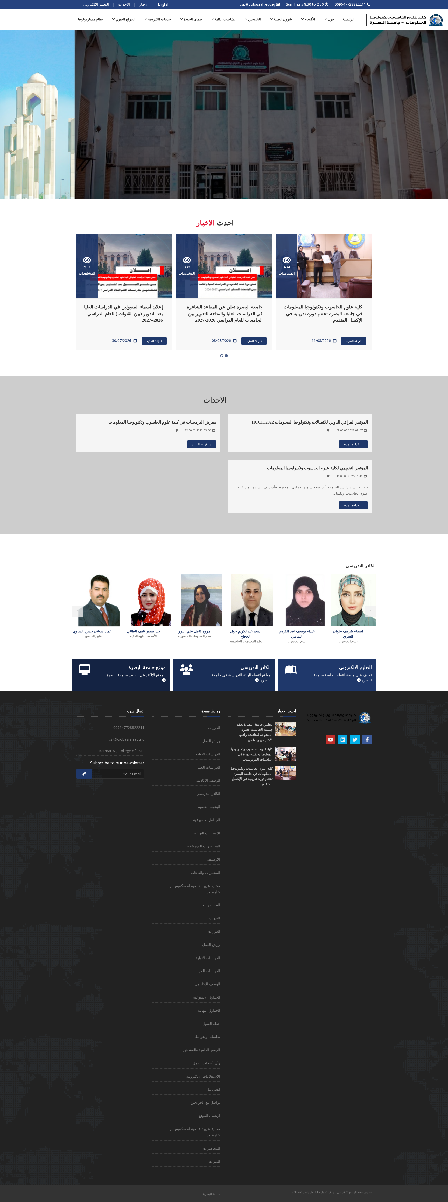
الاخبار (144, 4)
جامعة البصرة (211, 1194)
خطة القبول (211, 1023)
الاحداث (124, 4)
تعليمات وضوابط (207, 1036)
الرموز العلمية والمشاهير (201, 1049)
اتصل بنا (214, 1089)
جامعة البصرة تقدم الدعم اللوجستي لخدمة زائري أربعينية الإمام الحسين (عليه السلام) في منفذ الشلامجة (123, 313)
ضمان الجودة (192, 19)
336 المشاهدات (286, 270)
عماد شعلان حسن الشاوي (143, 631)
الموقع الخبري (125, 19)
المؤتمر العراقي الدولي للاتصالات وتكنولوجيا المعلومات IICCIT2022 (310, 422)
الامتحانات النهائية (207, 833)
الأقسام (309, 19)
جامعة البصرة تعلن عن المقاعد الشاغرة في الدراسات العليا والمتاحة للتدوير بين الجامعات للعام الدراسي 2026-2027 (324, 313)
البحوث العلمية (209, 806)
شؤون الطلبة (282, 19)
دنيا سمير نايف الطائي (194, 631)
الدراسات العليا (209, 767)
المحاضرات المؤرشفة (203, 845)
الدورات (214, 727)
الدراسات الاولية (208, 753)
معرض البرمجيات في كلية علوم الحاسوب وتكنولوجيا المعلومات (162, 422)
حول (330, 19)
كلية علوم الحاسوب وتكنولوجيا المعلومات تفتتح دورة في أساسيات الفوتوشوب (252, 754)
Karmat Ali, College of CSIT (121, 750)
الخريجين (254, 19)
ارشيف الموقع (209, 1115)
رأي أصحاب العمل (206, 1062)
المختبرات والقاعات (205, 872)
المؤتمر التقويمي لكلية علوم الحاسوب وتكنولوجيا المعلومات (317, 468)
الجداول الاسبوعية (206, 819)
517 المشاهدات (187, 270)
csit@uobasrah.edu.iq (257, 4)
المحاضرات (211, 904)
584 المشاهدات (87, 270)
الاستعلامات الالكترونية (203, 1076)
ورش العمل (211, 740)
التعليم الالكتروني (96, 4)
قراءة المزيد (354, 341)
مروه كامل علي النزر (246, 631)
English (164, 4)
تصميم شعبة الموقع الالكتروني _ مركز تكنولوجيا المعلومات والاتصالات (332, 1192)
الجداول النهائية (209, 1010)
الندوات (214, 918)
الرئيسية (348, 19)
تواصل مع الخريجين (205, 1102)
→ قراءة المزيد (353, 444)
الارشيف (213, 859)
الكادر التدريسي (208, 793)
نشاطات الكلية (224, 19)
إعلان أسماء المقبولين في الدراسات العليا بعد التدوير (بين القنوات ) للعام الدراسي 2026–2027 (223, 313)
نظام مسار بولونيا (90, 19)
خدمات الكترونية (159, 19)
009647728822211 (350, 4)
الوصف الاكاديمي (207, 780)
